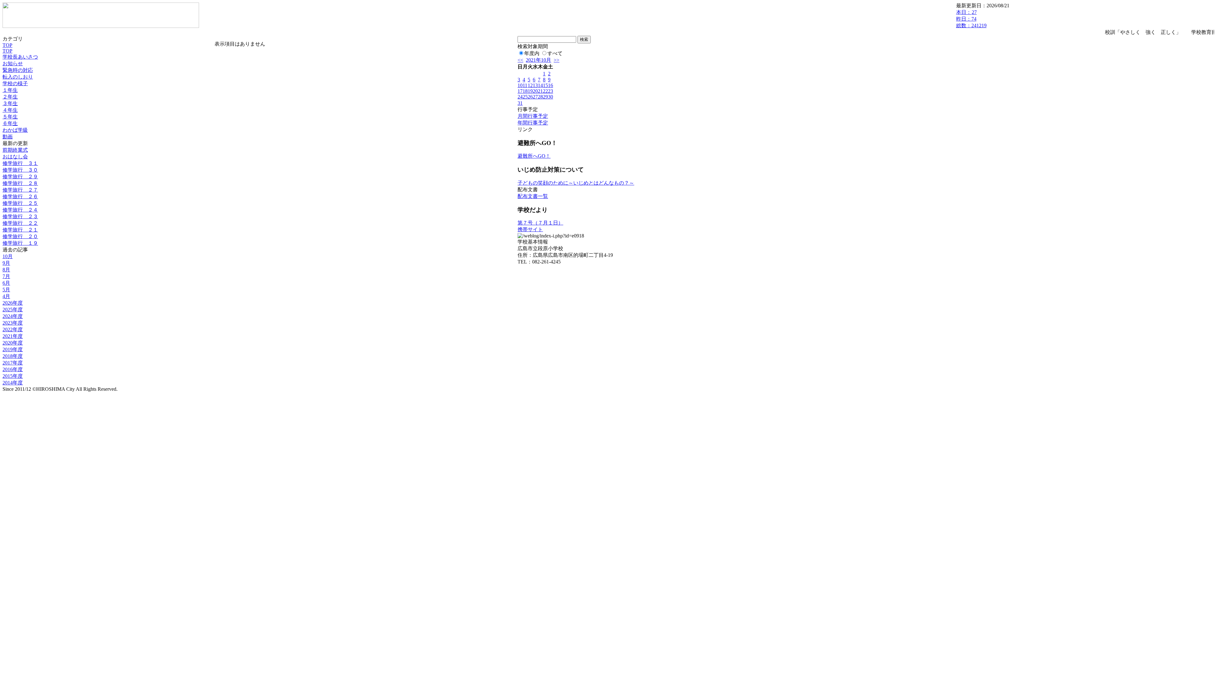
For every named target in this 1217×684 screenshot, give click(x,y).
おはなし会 (15, 156)
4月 (6, 296)
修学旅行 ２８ (20, 183)
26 (530, 96)
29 (545, 96)
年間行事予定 (533, 122)
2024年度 (13, 316)
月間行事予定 (533, 116)
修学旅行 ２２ (20, 223)
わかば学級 (15, 130)
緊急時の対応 (18, 70)
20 (535, 91)
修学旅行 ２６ (20, 196)
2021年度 (13, 336)
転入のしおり (18, 76)
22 (545, 91)
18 (525, 91)
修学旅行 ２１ (20, 229)
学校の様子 (15, 83)
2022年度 (13, 329)
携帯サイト (530, 229)
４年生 (10, 110)
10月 (8, 256)
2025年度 (13, 309)
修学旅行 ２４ (20, 209)
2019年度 (13, 349)
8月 (6, 269)
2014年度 (13, 382)
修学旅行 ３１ (20, 163)
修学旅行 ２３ (20, 216)
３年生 (10, 103)
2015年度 (13, 376)
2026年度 (13, 303)
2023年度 (13, 323)
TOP (7, 45)
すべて (555, 53)
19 (530, 91)
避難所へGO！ (534, 156)
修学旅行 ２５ (20, 203)
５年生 (10, 116)
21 (540, 91)
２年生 (10, 96)
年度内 (531, 53)
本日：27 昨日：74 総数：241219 (971, 19)
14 (540, 85)
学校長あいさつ (20, 57)
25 (525, 96)
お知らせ (13, 63)
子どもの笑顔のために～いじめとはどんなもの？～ (576, 183)
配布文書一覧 (533, 196)
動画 (8, 136)
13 (535, 85)
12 (530, 85)
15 (545, 85)
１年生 (10, 90)
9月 (6, 263)
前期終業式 (15, 150)
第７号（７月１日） (540, 222)
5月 (6, 289)
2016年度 (13, 369)
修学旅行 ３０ (20, 170)
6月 (6, 283)
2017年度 (13, 362)
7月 (6, 276)
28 (540, 96)
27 (535, 96)
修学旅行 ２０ (20, 236)
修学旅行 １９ (20, 243)
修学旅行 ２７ (20, 190)
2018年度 (13, 356)
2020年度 (13, 342)
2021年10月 (538, 60)
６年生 (10, 123)
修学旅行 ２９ (20, 176)
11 (525, 85)
